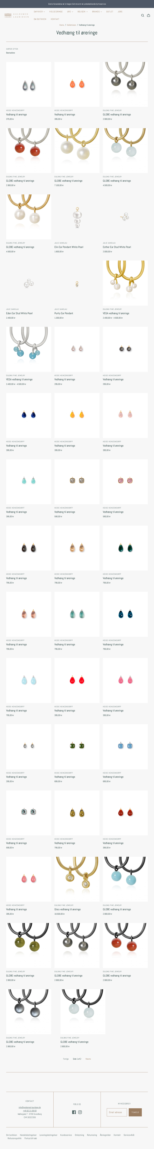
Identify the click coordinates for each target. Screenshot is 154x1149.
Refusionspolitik (15, 1138)
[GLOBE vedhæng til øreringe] (125, 84)
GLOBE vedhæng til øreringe (117, 114)
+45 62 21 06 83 (30, 1110)
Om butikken (40, 19)
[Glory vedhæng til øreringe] (76, 879)
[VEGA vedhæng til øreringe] (125, 283)
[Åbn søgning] (142, 15)
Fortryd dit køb (31, 1138)
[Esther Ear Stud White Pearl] (125, 216)
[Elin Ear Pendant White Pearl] (76, 216)
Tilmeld (135, 1112)
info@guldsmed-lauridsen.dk (30, 1107)
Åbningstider (105, 1135)
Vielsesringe (56, 11)
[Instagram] (80, 1112)
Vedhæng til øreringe (16, 114)
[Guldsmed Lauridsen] (17, 15)
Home (61, 25)
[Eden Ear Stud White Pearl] (28, 283)
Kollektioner (71, 25)
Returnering (92, 1135)
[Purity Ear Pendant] (76, 283)
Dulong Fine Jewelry (112, 110)
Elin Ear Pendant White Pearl (68, 247)
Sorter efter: (12, 49)
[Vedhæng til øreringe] (28, 84)
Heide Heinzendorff (15, 110)
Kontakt (55, 19)
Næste (88, 1058)
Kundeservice (66, 1135)
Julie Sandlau (60, 243)
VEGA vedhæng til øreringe (116, 313)
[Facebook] (74, 1112)
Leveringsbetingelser (48, 1135)
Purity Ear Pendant (63, 313)
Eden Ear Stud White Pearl (19, 313)
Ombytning (79, 1135)
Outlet (109, 11)
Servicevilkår (129, 1135)
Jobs (120, 11)
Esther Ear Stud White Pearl (117, 247)
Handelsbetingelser (28, 1135)
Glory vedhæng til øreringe (67, 909)
